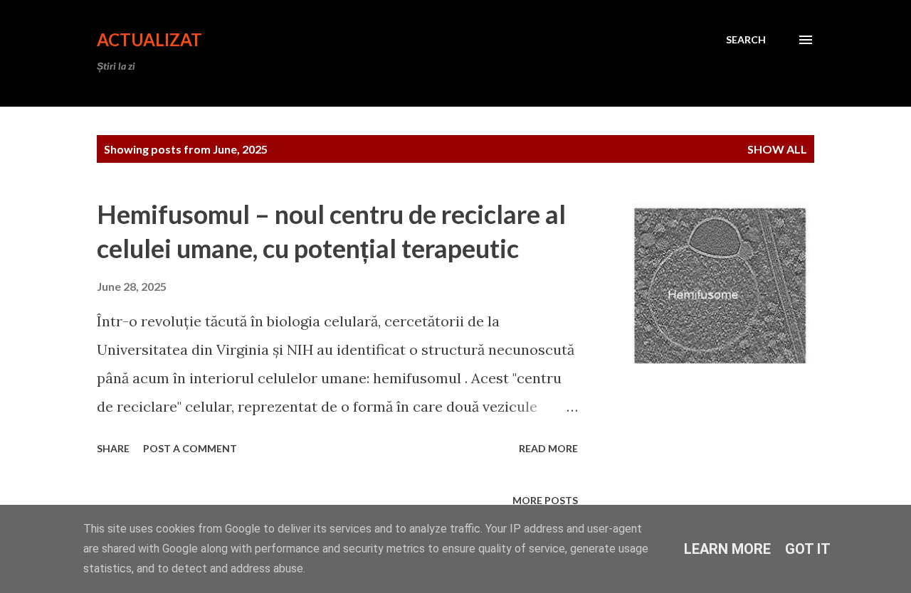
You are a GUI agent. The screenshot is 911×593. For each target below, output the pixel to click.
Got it (808, 548)
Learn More (727, 548)
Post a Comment (190, 448)
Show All (777, 149)
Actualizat (149, 39)
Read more (548, 448)
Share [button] (113, 448)
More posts (545, 500)
